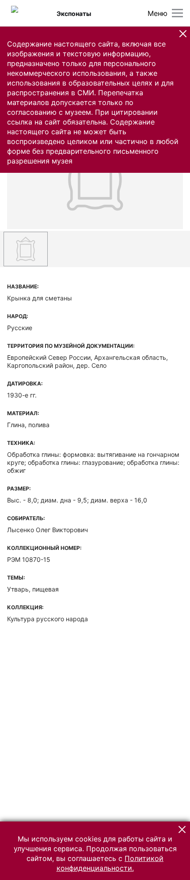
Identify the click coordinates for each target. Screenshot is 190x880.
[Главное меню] (177, 13)
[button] (182, 33)
